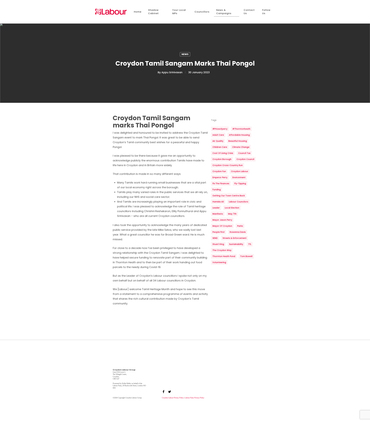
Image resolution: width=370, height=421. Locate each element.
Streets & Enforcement (234, 238)
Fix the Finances (220, 183)
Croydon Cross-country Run (227, 165)
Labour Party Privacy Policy (194, 398)
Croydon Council (245, 159)
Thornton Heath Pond (223, 256)
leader (216, 207)
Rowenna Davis (238, 232)
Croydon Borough (221, 159)
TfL (249, 244)
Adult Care (218, 134)
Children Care (219, 147)
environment (238, 177)
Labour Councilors (238, 201)
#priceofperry (219, 128)
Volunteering (219, 262)
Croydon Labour (239, 171)
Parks (240, 226)
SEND (215, 238)
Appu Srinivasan (171, 72)
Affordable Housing (239, 134)
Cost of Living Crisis (222, 153)
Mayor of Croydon (222, 226)
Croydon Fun (219, 171)
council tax (244, 153)
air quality (217, 141)
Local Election (232, 207)
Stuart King (218, 244)
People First (218, 232)
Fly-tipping (240, 183)
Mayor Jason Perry (222, 219)
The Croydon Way (221, 250)
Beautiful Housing (237, 141)
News (185, 54)
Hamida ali (218, 201)
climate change (240, 147)
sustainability (236, 244)
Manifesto (217, 213)
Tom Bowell (246, 256)
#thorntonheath (241, 128)
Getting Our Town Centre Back (228, 195)
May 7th (232, 213)
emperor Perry (219, 177)
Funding (216, 189)
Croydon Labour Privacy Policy (173, 398)
